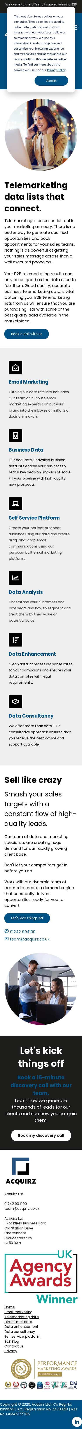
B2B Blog (11, 1341)
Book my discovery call (41, 1135)
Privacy (10, 1351)
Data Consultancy (31, 716)
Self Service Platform (34, 518)
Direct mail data (18, 1321)
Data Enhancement (32, 654)
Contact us (13, 1346)
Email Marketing (28, 382)
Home (9, 1307)
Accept (51, 80)
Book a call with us (26, 333)
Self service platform (22, 1336)
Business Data (26, 450)
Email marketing (18, 1311)
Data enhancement (21, 1326)
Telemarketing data (21, 1316)
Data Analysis (26, 592)
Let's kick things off (27, 918)
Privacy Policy (56, 70)
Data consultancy (19, 1331)
